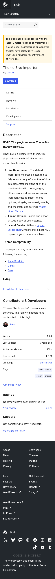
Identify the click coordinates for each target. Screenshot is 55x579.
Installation (12, 108)
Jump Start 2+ (16, 261)
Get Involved (36, 476)
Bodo (13, 532)
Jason (10, 72)
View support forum (14, 430)
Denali (11, 265)
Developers (9, 486)
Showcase (35, 449)
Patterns (34, 466)
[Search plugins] (35, 25)
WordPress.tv (12, 492)
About (6, 449)
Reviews (11, 100)
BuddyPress (11, 518)
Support (10, 124)
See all (48, 408)
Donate (34, 486)
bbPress (9, 513)
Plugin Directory (11, 14)
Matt (7, 507)
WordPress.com (13, 502)
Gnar (10, 270)
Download (10, 81)
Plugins (33, 460)
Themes (33, 455)
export (39, 376)
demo (48, 370)
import (48, 376)
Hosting (7, 460)
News (6, 455)
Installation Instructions (16, 289)
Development (13, 116)
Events (33, 481)
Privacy (7, 466)
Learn (6, 476)
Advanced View (12, 384)
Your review (9, 408)
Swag (33, 492)
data (41, 370)
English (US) (46, 362)
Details (10, 92)
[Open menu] (50, 4)
